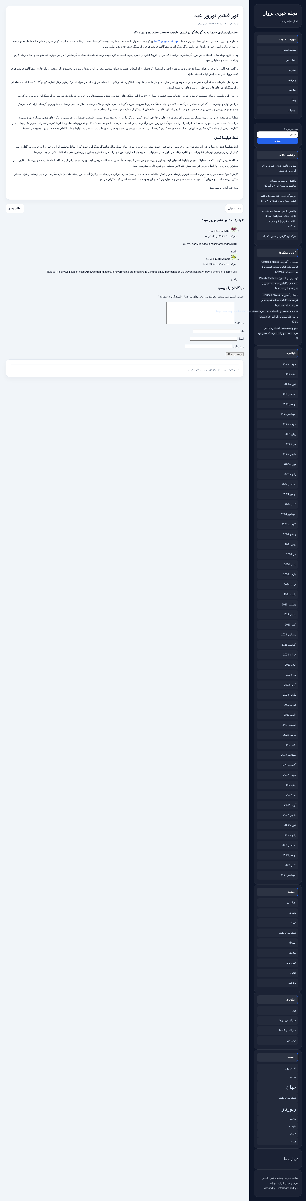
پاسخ (234, 251)
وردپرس (291, 1040)
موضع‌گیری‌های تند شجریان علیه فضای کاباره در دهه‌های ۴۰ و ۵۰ (278, 198)
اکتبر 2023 (290, 624)
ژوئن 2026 (290, 373)
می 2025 (291, 444)
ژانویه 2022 (290, 834)
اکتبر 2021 (290, 865)
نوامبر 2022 (289, 734)
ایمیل (241, 338)
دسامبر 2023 (289, 604)
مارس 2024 (289, 574)
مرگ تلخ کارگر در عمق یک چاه (279, 236)
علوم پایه (291, 962)
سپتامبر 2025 (288, 413)
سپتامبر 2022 (288, 754)
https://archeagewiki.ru (224, 243)
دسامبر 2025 (289, 393)
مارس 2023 (289, 694)
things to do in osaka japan (283, 328)
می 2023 (291, 674)
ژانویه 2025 (290, 474)
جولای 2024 (289, 534)
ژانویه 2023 (290, 714)
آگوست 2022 (289, 764)
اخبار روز (291, 59)
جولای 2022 (289, 774)
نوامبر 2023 (289, 614)
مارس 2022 (289, 814)
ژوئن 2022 (290, 784)
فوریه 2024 (290, 584)
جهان (293, 922)
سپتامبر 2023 (288, 634)
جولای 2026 (289, 363)
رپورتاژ (292, 109)
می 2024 (291, 554)
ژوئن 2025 (290, 434)
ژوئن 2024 (290, 544)
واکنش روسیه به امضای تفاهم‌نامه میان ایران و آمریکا (280, 183)
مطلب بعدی (15, 208)
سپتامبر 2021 (288, 875)
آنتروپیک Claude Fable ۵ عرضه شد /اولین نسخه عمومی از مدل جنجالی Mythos (279, 266)
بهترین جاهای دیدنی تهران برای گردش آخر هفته (279, 168)
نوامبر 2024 (289, 494)
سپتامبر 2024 (288, 514)
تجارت (292, 69)
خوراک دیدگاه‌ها (287, 1030)
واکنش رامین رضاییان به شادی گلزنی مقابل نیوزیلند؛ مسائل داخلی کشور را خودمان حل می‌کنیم (279, 218)
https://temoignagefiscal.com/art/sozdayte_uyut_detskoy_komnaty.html (257, 311)
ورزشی (292, 79)
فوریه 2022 (290, 825)
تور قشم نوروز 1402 (166, 41)
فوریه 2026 (290, 383)
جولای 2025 (289, 424)
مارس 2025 (289, 454)
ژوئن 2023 (290, 664)
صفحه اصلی (289, 49)
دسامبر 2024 (289, 484)
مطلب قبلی (234, 208)
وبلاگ (293, 99)
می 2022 (291, 794)
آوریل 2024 (290, 564)
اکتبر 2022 (290, 744)
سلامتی (292, 89)
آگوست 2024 (289, 524)
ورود (293, 1010)
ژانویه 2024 (290, 594)
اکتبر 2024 (290, 504)
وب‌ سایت (238, 346)
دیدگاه (239, 323)
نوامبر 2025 (289, 404)
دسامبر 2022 (289, 724)
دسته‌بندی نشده (287, 932)
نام (242, 330)
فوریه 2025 (290, 464)
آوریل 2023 (290, 684)
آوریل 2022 (290, 804)
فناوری (292, 972)
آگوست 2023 (289, 644)
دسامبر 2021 (289, 845)
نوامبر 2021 (289, 854)
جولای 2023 (289, 654)
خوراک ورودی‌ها (287, 1020)
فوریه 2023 (290, 704)
